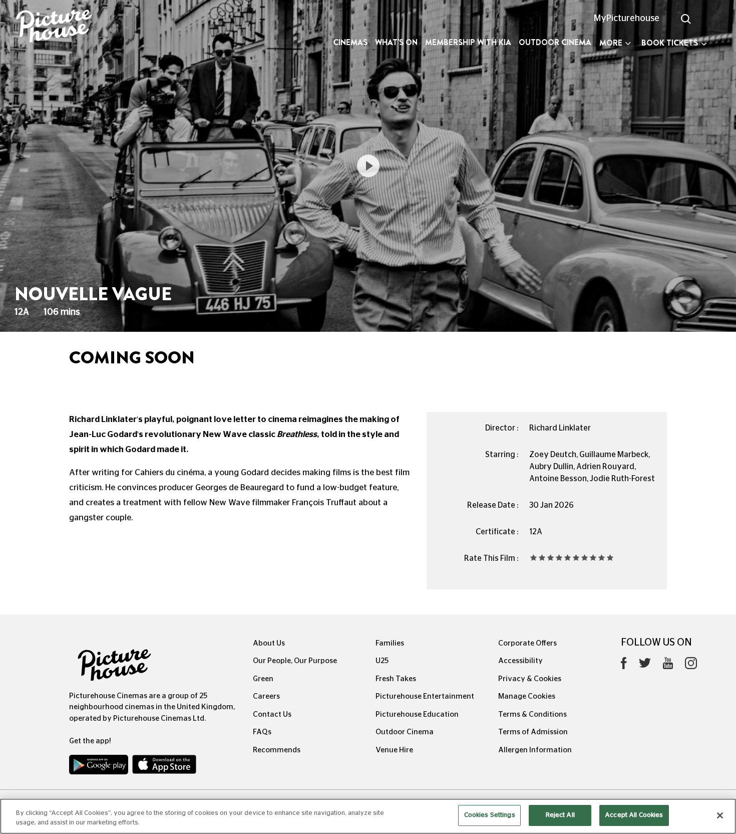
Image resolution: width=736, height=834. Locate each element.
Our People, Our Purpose (295, 661)
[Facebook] (624, 665)
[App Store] (164, 766)
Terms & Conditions (532, 714)
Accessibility (520, 661)
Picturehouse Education (417, 714)
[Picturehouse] (61, 27)
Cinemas (350, 42)
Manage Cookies (526, 696)
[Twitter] (645, 666)
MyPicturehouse (626, 18)
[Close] (720, 815)
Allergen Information (535, 750)
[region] (368, 816)
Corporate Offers (527, 643)
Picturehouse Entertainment (425, 696)
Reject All (560, 815)
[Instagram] (691, 665)
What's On (396, 42)
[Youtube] (668, 665)
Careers (266, 696)
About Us (269, 643)
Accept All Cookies (634, 815)
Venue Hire (394, 750)
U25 (382, 661)
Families (390, 643)
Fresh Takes (396, 679)
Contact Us (272, 714)
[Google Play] (99, 766)
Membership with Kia (468, 42)
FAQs (262, 732)
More (610, 43)
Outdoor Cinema (555, 42)
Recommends (276, 750)
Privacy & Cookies (529, 679)
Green (263, 679)
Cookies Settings (489, 815)
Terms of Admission (533, 732)
